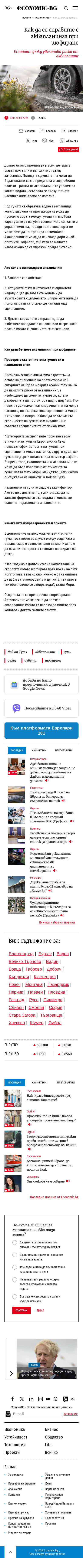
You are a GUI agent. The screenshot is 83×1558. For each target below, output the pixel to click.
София (55, 1007)
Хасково (17, 1022)
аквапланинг (45, 652)
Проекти (12, 1452)
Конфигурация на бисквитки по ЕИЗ (19, 1525)
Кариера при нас (18, 1512)
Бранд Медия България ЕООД (59, 1505)
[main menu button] (75, 8)
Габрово (34, 969)
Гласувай (21, 1310)
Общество (54, 1437)
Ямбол (55, 1022)
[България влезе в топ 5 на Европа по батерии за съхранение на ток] (16, 794)
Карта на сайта (54, 1489)
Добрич (54, 969)
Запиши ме (71, 1414)
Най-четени (39, 750)
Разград (16, 999)
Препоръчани (64, 750)
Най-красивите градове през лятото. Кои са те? (49, 1098)
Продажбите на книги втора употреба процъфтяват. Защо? (51, 1118)
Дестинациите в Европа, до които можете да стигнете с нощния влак (50, 1165)
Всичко (51, 1452)
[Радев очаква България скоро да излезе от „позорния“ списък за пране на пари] (16, 835)
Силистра (52, 999)
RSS (72, 1399)
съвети (30, 660)
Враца (15, 969)
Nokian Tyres (17, 652)
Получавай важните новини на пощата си (41, 1407)
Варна (63, 953)
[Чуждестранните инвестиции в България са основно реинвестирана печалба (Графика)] (16, 905)
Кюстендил (45, 976)
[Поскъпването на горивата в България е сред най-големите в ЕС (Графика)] (16, 815)
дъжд (11, 660)
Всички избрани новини (57, 922)
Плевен (35, 992)
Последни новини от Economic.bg (54, 1197)
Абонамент (15, 1489)
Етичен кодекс (17, 1503)
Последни (16, 750)
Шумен (36, 1022)
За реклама (15, 1474)
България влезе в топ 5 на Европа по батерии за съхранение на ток (50, 796)
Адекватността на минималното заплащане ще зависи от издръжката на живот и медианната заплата (52, 772)
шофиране (53, 660)
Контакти (14, 1494)
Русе (34, 999)
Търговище (51, 1015)
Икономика (14, 1429)
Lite (48, 1445)
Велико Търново (25, 961)
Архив (40, 1310)
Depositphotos (56, 1553)
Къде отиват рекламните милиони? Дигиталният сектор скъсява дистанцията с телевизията (50, 862)
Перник (16, 992)
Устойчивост (15, 1437)
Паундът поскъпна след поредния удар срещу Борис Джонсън (46, 1373)
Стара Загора (22, 1015)
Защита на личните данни (57, 1476)
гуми (67, 652)
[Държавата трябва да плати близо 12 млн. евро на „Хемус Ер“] (16, 884)
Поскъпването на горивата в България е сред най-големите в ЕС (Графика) (52, 817)
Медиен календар (19, 1532)
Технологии (42, 17)
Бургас (45, 953)
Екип (48, 1483)
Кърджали (19, 976)
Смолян (36, 1007)
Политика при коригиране (54, 1496)
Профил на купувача (21, 1518)
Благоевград (21, 953)
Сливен (16, 1007)
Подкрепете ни (54, 1518)
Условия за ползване (58, 1512)
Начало (26, 17)
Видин (52, 961)
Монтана (34, 984)
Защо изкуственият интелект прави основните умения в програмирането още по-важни (51, 1141)
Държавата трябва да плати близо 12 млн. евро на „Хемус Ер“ (51, 886)
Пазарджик (58, 984)
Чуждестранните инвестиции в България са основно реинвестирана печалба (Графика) (50, 909)
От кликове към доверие (46, 1181)
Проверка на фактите (22, 1483)
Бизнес (34, 1364)
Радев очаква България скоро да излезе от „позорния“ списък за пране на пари (52, 837)
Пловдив (56, 992)
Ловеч (14, 984)
